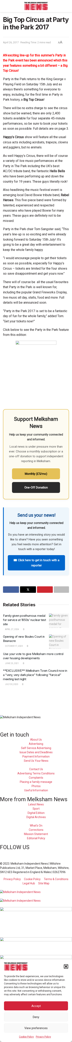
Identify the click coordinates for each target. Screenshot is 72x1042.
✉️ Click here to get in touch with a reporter (36, 562)
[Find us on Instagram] (15, 852)
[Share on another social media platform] (61, 589)
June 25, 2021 (12, 663)
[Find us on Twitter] (8, 852)
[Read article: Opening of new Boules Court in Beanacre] (59, 641)
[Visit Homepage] (36, 6)
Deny (36, 1017)
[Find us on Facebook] (1, 852)
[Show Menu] (4, 6)
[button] (66, 966)
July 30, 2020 (11, 684)
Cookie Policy (26, 1036)
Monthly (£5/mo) (36, 474)
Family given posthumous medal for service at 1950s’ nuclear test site (24, 620)
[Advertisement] (36, 698)
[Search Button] (67, 6)
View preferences (36, 1028)
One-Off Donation (36, 487)
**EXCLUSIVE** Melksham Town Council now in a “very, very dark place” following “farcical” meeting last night (35, 675)
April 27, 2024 (12, 629)
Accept (36, 1006)
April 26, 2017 (11, 42)
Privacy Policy (43, 1036)
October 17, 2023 (14, 646)
